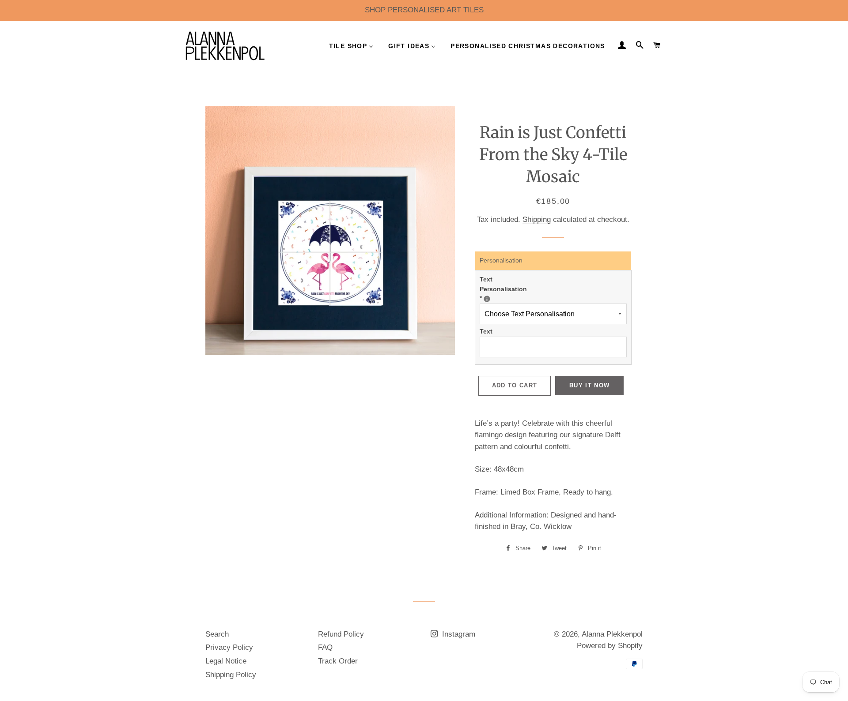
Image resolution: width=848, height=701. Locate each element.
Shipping (536, 219)
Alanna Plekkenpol (612, 634)
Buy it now (589, 385)
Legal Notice (225, 661)
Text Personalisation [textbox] (508, 289)
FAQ (325, 647)
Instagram (457, 634)
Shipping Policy (230, 675)
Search (217, 634)
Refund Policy (341, 634)
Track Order (338, 661)
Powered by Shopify (610, 645)
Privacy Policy (229, 647)
